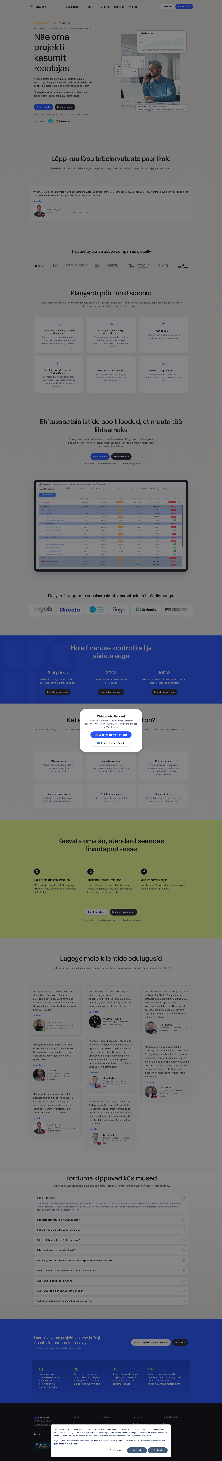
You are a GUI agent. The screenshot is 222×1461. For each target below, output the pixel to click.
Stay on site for (113, 743)
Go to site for (113, 735)
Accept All (137, 1450)
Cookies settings (116, 1450)
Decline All (158, 1450)
